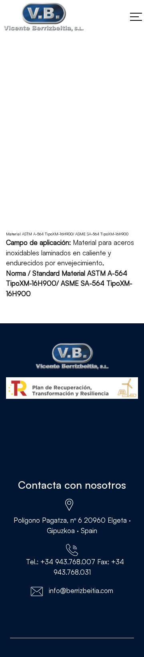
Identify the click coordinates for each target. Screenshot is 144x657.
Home (15, 173)
